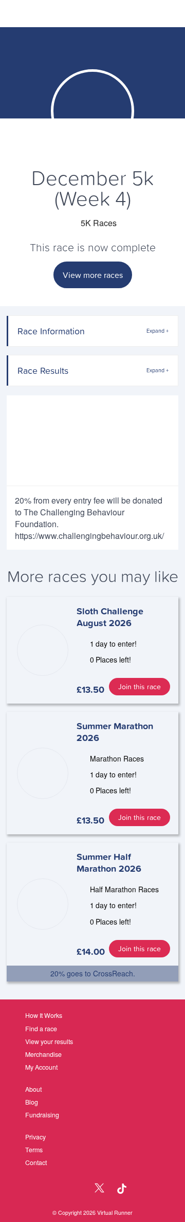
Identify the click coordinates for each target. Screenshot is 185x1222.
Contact (36, 1162)
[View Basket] (149, 14)
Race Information (51, 331)
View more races (93, 275)
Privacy (35, 1136)
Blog (31, 1102)
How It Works (43, 1015)
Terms (34, 1149)
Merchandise (43, 1054)
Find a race (41, 1028)
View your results (49, 1041)
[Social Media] (78, 1189)
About (33, 1089)
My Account (41, 1067)
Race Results (42, 370)
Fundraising (42, 1114)
